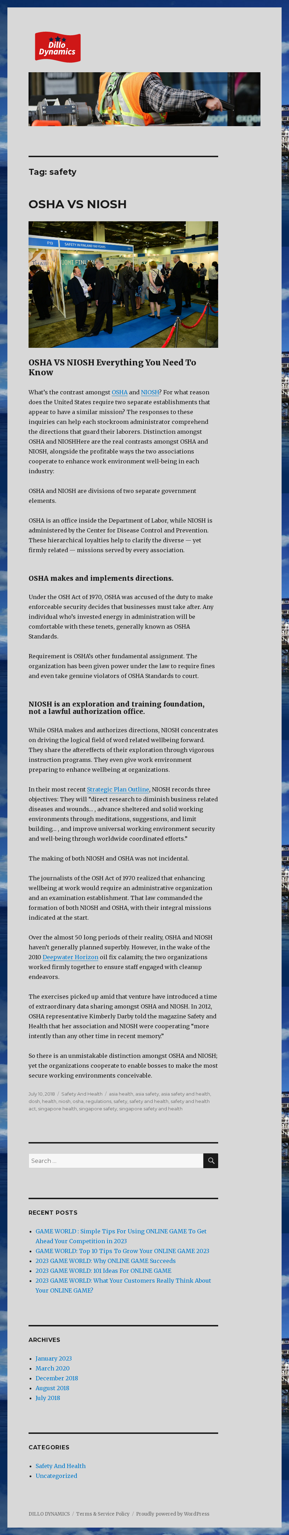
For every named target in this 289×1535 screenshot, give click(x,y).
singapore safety (98, 1108)
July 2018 (48, 1397)
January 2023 (54, 1358)
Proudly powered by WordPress (172, 1514)
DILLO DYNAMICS (49, 1514)
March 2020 (53, 1368)
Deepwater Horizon (70, 957)
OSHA (120, 392)
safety (120, 1101)
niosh (64, 1101)
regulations (98, 1101)
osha (78, 1101)
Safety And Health (82, 1094)
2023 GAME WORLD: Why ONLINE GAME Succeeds (106, 1260)
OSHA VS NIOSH (78, 204)
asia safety (147, 1094)
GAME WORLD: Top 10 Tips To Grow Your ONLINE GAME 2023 (122, 1250)
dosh (34, 1101)
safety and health (148, 1101)
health (49, 1101)
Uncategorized (56, 1475)
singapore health (57, 1108)
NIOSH (150, 392)
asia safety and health (185, 1094)
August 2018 (52, 1388)
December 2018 (57, 1378)
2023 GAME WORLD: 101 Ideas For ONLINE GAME (103, 1270)
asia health (121, 1094)
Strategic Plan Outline (118, 789)
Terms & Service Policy (103, 1514)
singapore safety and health (151, 1108)
